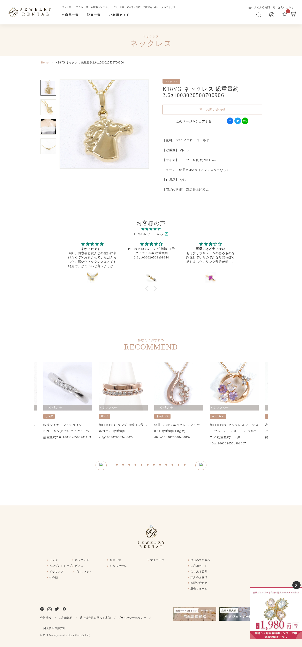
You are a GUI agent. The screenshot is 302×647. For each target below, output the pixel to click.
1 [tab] (117, 465)
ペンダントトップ (60, 565)
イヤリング (56, 571)
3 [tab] (129, 465)
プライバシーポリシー (132, 617)
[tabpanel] (68, 401)
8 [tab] (160, 465)
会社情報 (45, 617)
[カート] (293, 15)
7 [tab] (154, 465)
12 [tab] (185, 465)
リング (53, 560)
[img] (151, 229)
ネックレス (82, 560)
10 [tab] (173, 465)
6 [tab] (148, 465)
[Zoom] (104, 124)
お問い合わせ (214, 109)
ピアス (79, 565)
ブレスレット (83, 571)
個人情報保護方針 (54, 628)
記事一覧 (94, 14)
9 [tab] (166, 465)
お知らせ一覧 (118, 565)
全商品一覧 (70, 14)
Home (45, 62)
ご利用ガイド (119, 14)
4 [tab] (136, 465)
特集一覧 (115, 560)
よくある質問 (198, 571)
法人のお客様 (198, 577)
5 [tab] (142, 465)
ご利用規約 (66, 617)
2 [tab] (123, 465)
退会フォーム (198, 588)
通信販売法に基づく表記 (95, 617)
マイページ (157, 560)
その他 (53, 577)
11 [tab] (179, 465)
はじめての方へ (200, 560)
